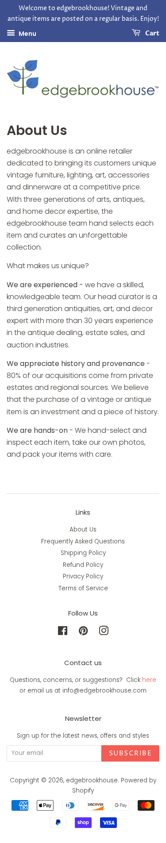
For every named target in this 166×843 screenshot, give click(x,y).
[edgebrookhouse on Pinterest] (83, 632)
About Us (83, 529)
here (149, 680)
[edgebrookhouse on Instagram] (103, 632)
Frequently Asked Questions (83, 541)
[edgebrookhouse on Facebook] (63, 632)
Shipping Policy (83, 553)
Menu (26, 33)
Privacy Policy (83, 576)
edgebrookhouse (92, 780)
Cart (151, 33)
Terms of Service (83, 588)
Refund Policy (83, 565)
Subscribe (130, 753)
